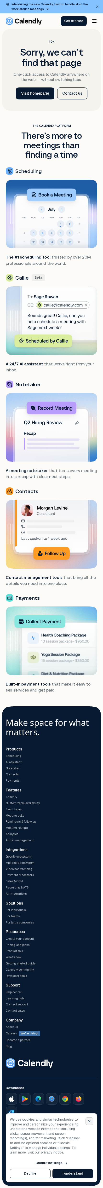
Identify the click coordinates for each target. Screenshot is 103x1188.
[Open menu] (94, 21)
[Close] (89, 1121)
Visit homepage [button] (35, 93)
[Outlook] (11, 1112)
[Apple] (11, 1099)
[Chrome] (65, 1099)
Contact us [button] (72, 93)
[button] (74, 21)
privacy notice (52, 1152)
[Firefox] (78, 1099)
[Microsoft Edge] (38, 1099)
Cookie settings (48, 1163)
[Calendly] (24, 21)
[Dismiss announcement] (97, 7)
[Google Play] (25, 1099)
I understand (73, 1173)
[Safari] (51, 1099)
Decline (30, 1173)
